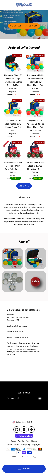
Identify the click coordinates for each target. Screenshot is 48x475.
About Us (21, 441)
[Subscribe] (39, 398)
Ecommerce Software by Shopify (29, 457)
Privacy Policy (25, 444)
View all (24, 186)
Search (13, 441)
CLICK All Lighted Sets (24, 26)
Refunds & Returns (13, 444)
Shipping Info (36, 444)
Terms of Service (31, 441)
